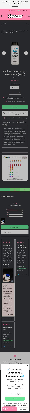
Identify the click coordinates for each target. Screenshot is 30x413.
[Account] (26, 16)
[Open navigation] (3, 16)
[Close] (27, 365)
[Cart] (29, 16)
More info (15, 6)
